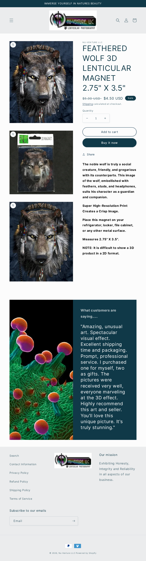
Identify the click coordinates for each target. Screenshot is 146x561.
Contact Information (23, 464)
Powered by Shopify (86, 553)
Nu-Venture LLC (67, 553)
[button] (11, 20)
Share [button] (91, 154)
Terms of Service (21, 498)
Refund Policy (19, 481)
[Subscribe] (73, 520)
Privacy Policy (19, 472)
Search (14, 455)
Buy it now (109, 143)
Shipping (88, 103)
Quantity (88, 110)
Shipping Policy (20, 490)
